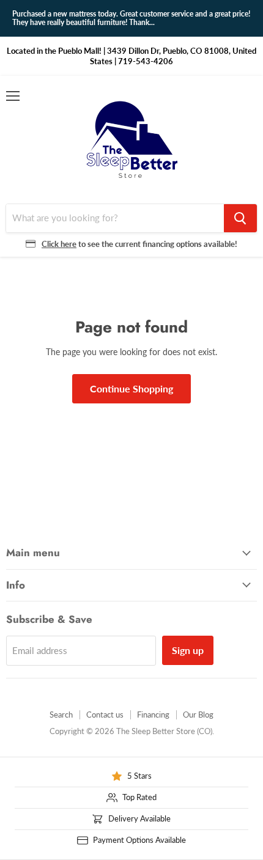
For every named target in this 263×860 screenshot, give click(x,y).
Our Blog (198, 714)
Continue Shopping (131, 388)
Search (61, 714)
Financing (153, 714)
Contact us (105, 714)
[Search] (240, 218)
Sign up (188, 650)
